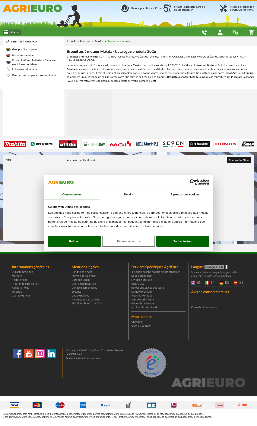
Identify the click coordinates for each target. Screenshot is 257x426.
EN (198, 283)
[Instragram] (40, 363)
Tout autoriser (182, 241)
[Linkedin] (51, 363)
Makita (99, 41)
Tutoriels (17, 291)
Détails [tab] (128, 194)
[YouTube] (28, 363)
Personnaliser (126, 241)
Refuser (74, 241)
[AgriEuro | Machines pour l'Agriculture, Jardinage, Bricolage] (43, 8)
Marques (85, 41)
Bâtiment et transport (22, 41)
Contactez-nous (21, 295)
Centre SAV (137, 283)
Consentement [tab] (72, 194)
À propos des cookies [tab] (184, 194)
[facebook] (17, 363)
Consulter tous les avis (204, 307)
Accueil (71, 41)
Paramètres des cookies (86, 299)
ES (240, 283)
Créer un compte (141, 325)
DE (226, 283)
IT (212, 283)
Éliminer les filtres (238, 160)
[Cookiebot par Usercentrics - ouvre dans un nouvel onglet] (192, 182)
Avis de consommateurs (210, 292)
